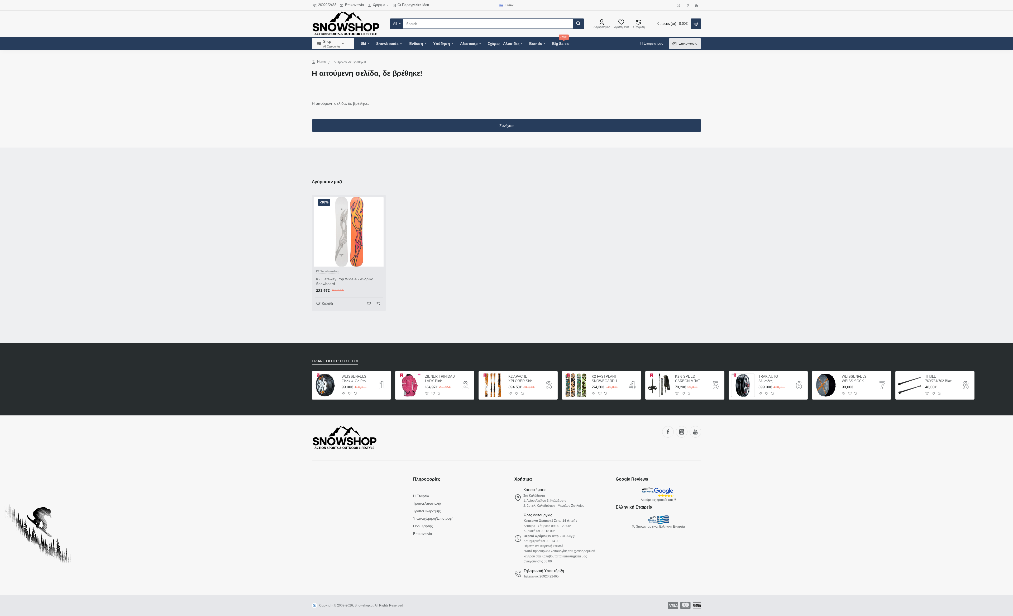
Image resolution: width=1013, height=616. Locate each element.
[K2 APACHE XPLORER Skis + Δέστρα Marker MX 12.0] (493, 385)
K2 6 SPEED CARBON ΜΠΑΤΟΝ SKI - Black (690, 379)
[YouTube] (695, 432)
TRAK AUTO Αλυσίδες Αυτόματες (768, 379)
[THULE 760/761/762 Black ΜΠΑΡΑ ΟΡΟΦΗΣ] (909, 385)
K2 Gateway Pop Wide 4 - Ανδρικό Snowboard (344, 281)
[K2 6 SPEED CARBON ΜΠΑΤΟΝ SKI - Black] (659, 385)
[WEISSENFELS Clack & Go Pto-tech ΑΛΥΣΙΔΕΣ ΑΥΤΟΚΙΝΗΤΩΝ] (326, 385)
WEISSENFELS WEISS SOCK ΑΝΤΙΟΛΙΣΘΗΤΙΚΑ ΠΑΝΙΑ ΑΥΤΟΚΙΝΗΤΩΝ (856, 379)
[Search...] (578, 24)
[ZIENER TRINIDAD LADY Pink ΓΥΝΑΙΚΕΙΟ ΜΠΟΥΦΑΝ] (409, 385)
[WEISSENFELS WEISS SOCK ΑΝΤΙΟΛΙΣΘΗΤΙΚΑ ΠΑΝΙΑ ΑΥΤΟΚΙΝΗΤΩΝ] (826, 385)
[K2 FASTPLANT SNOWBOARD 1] (576, 385)
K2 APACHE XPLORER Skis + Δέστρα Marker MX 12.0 (523, 379)
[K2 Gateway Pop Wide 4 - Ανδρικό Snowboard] (349, 232)
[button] (325, 304)
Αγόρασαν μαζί (327, 181)
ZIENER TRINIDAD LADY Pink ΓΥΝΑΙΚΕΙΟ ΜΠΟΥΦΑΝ (440, 379)
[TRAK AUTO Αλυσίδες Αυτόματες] (743, 385)
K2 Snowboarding (327, 271)
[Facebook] (668, 432)
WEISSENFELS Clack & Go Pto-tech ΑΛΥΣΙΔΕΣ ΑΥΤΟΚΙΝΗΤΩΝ (354, 379)
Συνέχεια (506, 126)
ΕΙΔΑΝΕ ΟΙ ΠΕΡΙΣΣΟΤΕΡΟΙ (335, 361)
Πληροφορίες (426, 479)
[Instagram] (681, 432)
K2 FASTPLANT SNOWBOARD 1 (604, 379)
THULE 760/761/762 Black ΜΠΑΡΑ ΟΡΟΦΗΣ (939, 379)
